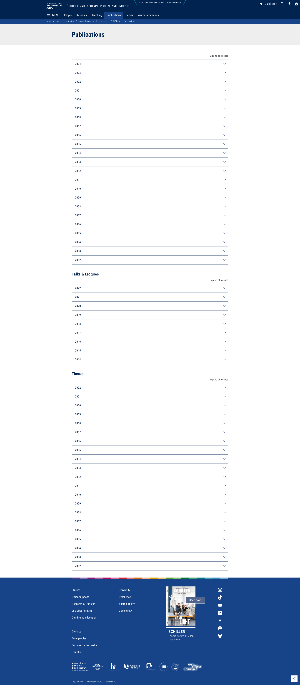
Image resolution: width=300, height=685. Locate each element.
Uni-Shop (77, 652)
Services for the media (84, 645)
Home (48, 21)
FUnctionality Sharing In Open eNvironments (99, 6)
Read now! (195, 600)
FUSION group (117, 21)
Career (129, 15)
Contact (76, 631)
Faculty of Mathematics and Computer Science (160, 3)
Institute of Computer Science (78, 21)
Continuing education (84, 617)
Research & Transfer (83, 603)
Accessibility (111, 681)
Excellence (125, 596)
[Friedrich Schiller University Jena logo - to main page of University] (54, 6)
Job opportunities (82, 610)
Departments (101, 21)
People (68, 15)
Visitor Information (148, 15)
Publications (114, 15)
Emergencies (79, 638)
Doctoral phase (80, 596)
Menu (55, 15)
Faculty (58, 21)
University (124, 590)
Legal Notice (77, 681)
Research (81, 15)
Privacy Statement (94, 681)
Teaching (97, 15)
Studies (76, 590)
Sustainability (126, 603)
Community (125, 610)
